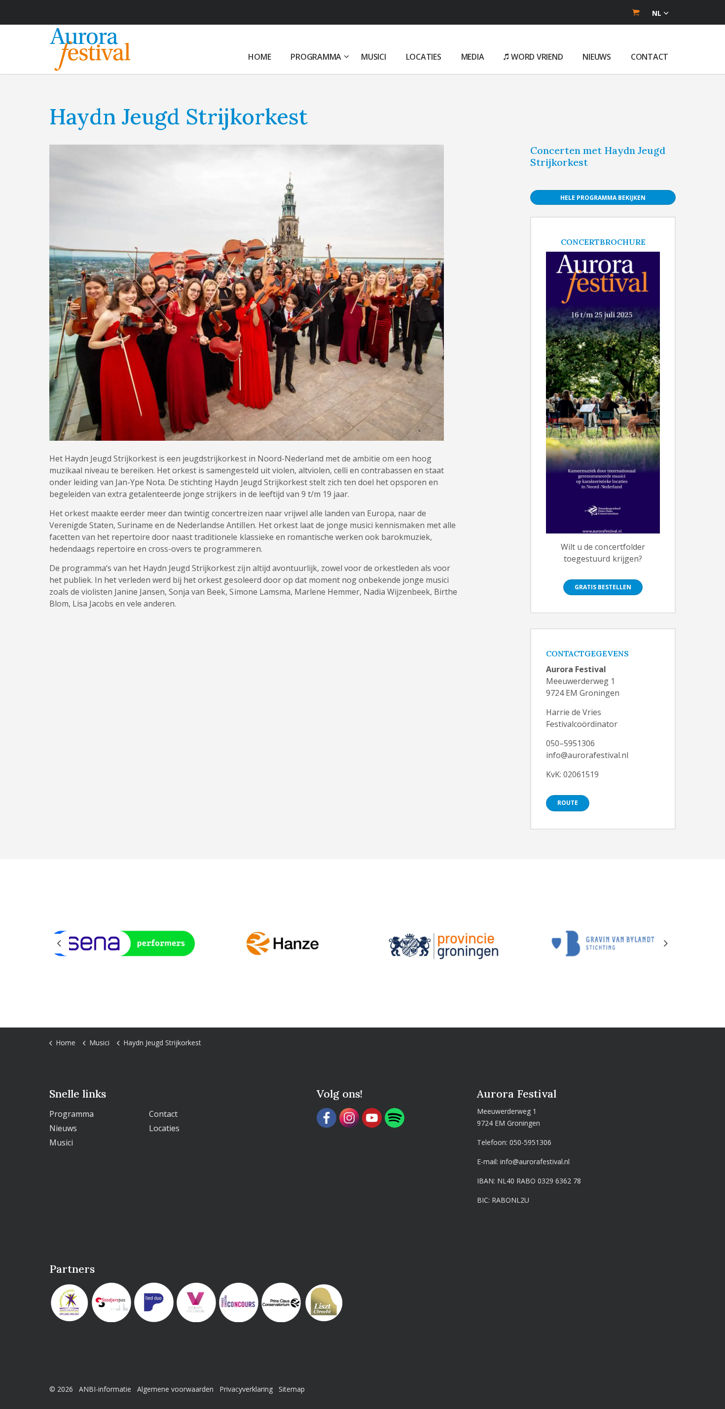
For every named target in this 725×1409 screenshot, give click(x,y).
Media (472, 56)
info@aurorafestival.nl (535, 1161)
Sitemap (292, 1389)
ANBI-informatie (105, 1389)
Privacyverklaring (246, 1389)
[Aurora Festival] (90, 49)
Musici (373, 56)
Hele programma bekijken (603, 197)
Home (259, 56)
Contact (649, 56)
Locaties (423, 56)
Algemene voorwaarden (175, 1389)
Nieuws (596, 56)
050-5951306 (530, 1142)
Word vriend (537, 56)
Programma (315, 56)
